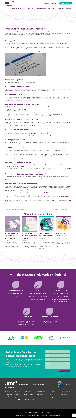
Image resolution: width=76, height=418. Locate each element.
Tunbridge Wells (8, 394)
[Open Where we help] (56, 8)
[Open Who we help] (35, 8)
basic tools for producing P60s (41, 192)
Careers (16, 397)
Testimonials (17, 399)
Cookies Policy (36, 412)
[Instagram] (65, 384)
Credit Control (27, 396)
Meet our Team (18, 396)
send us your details (18, 360)
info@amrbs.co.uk (39, 384)
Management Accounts (29, 399)
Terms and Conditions (46, 412)
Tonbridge (25, 366)
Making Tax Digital (64, 394)
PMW (58, 415)
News (16, 401)
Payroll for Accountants (41, 397)
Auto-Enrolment (40, 396)
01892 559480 (50, 3)
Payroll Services (40, 394)
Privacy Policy (28, 412)
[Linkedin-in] (69, 384)
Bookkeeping (33, 187)
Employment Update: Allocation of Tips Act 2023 (63, 235)
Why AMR (17, 394)
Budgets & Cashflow (28, 397)
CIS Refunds (52, 396)
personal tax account (10, 178)
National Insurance (39, 34)
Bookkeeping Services (28, 394)
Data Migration (53, 397)
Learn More (7, 251)
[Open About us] (63, 8)
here (18, 189)
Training (51, 394)
